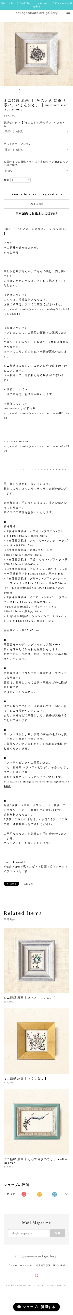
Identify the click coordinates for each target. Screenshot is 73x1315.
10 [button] (35, 89)
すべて (11, 1194)
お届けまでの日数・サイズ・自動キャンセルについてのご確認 (36, 163)
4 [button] (19, 89)
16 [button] (51, 89)
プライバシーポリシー (20, 1265)
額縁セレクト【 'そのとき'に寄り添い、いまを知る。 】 (34, 124)
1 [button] (11, 89)
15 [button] (48, 89)
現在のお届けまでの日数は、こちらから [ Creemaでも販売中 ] (37, 5)
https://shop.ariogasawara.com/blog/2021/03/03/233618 (36, 311)
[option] (36, 54)
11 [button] (38, 89)
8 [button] (30, 89)
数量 (6, 179)
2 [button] (14, 89)
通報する (28, 884)
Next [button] (67, 54)
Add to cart (36, 203)
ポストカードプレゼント (19, 143)
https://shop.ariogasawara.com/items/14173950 (36, 448)
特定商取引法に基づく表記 (50, 1265)
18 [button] (56, 89)
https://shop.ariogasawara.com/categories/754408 (36, 784)
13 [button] (43, 89)
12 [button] (40, 89)
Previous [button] (6, 54)
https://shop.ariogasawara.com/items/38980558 (36, 415)
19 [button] (59, 89)
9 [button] (32, 89)
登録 (57, 1233)
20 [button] (61, 89)
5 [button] (22, 89)
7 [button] (27, 89)
